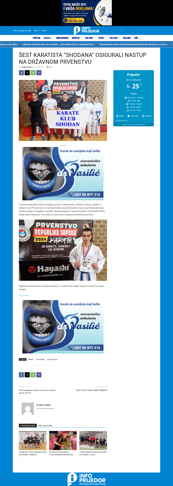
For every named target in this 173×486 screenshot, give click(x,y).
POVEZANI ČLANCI (27, 426)
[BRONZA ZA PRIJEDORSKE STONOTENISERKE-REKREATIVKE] (63, 440)
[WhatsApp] (33, 72)
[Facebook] (143, 30)
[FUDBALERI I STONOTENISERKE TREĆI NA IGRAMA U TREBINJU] (32, 440)
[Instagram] (149, 30)
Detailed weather (122, 120)
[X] (155, 30)
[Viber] (38, 72)
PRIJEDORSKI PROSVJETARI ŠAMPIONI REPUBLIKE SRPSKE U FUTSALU (114, 44)
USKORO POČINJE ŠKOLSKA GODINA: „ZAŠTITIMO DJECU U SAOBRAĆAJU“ (39, 44)
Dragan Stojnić (27, 67)
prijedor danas (52, 359)
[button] (122, 30)
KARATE (30, 359)
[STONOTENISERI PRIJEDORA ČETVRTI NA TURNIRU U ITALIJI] (93, 440)
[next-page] (24, 459)
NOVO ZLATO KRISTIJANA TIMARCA (91, 390)
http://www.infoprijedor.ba (45, 408)
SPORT (31, 49)
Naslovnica (23, 49)
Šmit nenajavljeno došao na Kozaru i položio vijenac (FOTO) (37, 391)
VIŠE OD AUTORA (45, 426)
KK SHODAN (40, 359)
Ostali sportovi (41, 49)
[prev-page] (20, 459)
